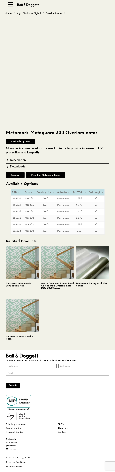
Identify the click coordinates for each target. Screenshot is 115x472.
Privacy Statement (14, 467)
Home (8, 13)
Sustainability (13, 428)
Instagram (12, 442)
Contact (62, 432)
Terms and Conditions (16, 462)
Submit (13, 385)
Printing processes (16, 424)
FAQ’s (61, 424)
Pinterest (12, 446)
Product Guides (14, 432)
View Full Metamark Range (45, 175)
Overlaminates (54, 13)
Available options (20, 141)
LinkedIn (11, 439)
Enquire (15, 175)
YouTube (12, 449)
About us (62, 428)
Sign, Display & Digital (28, 13)
